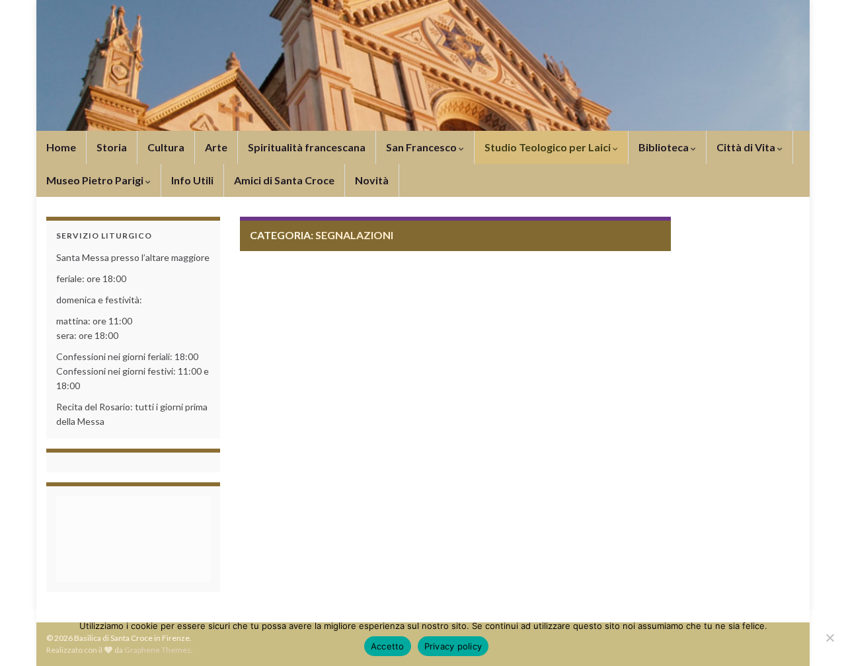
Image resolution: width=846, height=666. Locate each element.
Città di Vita (746, 147)
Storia (111, 147)
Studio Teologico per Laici (548, 147)
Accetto (387, 646)
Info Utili (192, 180)
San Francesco (422, 147)
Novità (372, 180)
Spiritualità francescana (306, 147)
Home (61, 147)
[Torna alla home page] (423, 65)
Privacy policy (453, 646)
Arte (216, 147)
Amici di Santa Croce (284, 180)
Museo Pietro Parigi (95, 180)
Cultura (165, 147)
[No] (829, 637)
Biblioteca (664, 147)
